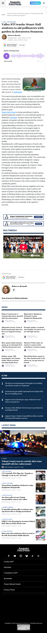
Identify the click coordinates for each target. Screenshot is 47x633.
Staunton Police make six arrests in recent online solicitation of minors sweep (34, 345)
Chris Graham (9, 320)
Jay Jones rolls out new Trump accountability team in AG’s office (14, 498)
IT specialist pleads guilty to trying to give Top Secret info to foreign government (17, 510)
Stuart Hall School (9, 112)
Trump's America (8, 507)
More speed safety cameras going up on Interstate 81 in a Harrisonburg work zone (12, 345)
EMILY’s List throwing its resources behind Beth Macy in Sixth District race (18, 522)
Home (3, 14)
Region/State (11, 22)
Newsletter (8, 578)
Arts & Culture (8, 483)
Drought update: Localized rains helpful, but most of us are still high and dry (34, 329)
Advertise (7, 567)
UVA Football (7, 471)
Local (5, 22)
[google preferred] (10, 45)
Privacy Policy (9, 590)
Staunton (13, 117)
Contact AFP (9, 562)
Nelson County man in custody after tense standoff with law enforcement (12, 316)
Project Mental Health (12, 584)
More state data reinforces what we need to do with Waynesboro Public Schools (18, 534)
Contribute (35, 3)
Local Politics (8, 531)
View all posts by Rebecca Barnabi (14, 298)
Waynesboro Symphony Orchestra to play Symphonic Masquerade (33, 316)
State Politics (7, 495)
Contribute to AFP (11, 573)
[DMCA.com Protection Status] (23, 627)
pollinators (18, 92)
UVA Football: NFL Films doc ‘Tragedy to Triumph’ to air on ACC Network (17, 474)
